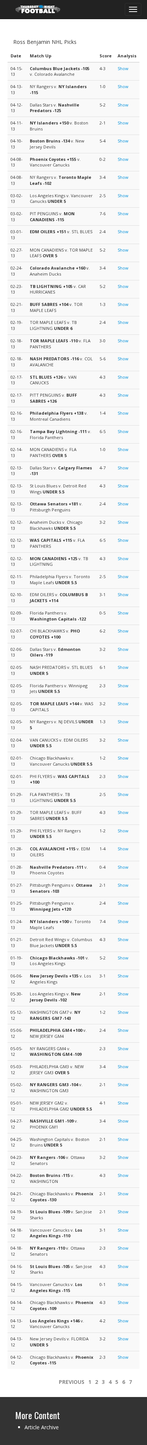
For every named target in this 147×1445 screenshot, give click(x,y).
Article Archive (41, 1427)
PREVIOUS (71, 1381)
